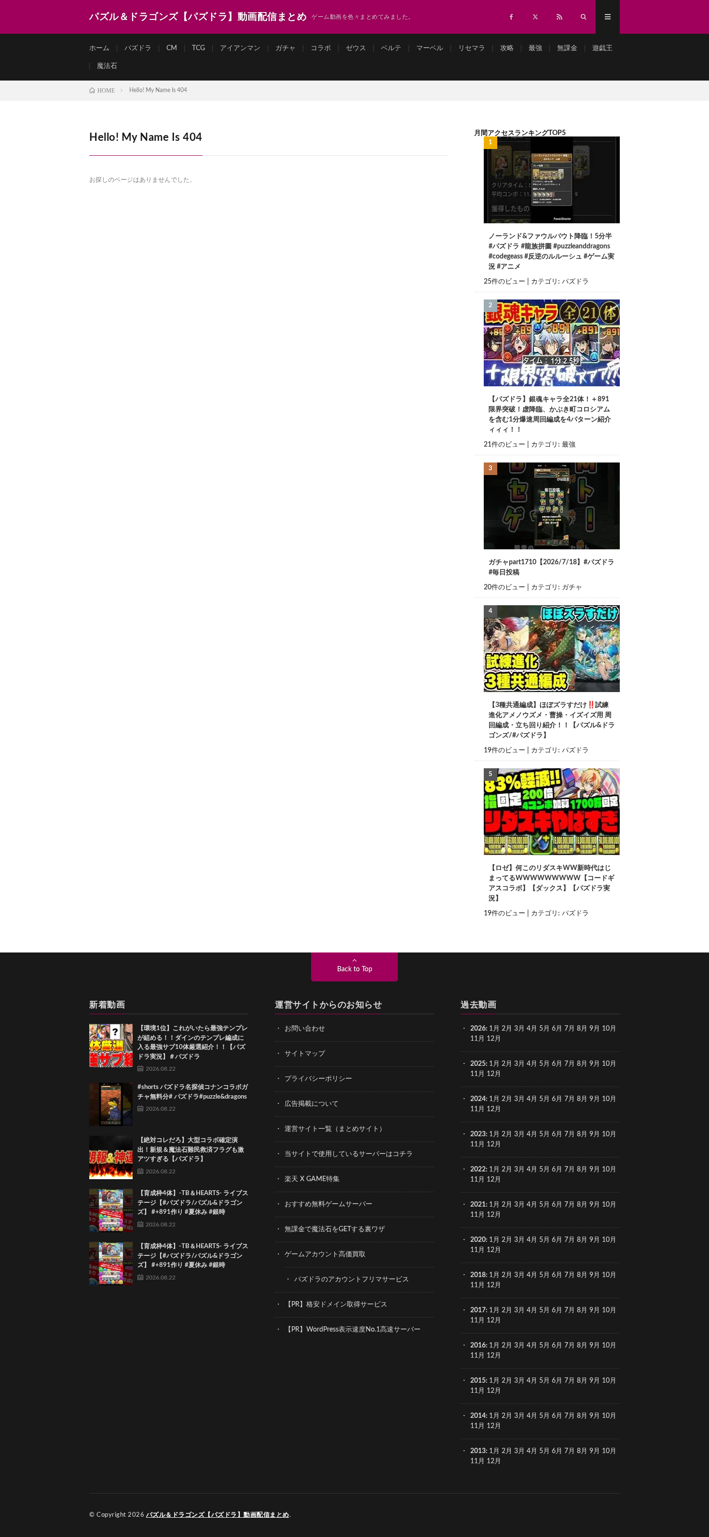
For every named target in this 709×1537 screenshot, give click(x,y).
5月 (544, 1028)
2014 (478, 1416)
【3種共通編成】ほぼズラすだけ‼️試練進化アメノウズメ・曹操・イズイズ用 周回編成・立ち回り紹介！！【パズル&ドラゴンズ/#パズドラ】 (552, 720)
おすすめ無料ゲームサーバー (328, 1204)
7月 (569, 1028)
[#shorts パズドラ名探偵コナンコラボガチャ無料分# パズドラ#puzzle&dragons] (111, 1104)
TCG (198, 48)
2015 (478, 1380)
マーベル (429, 48)
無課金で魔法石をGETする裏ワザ (335, 1229)
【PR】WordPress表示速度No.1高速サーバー (353, 1329)
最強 (535, 48)
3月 (519, 1028)
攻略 (507, 48)
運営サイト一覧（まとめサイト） (335, 1129)
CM (171, 48)
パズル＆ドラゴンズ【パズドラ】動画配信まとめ (217, 1515)
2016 (478, 1345)
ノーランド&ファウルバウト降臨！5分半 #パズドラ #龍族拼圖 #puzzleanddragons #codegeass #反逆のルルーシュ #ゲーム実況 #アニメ (551, 251)
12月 (494, 1074)
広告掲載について (312, 1104)
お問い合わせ (305, 1028)
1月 (494, 1028)
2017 (478, 1310)
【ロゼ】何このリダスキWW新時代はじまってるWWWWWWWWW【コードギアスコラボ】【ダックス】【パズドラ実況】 (551, 883)
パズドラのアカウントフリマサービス (351, 1279)
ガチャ (285, 48)
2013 (478, 1451)
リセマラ (471, 48)
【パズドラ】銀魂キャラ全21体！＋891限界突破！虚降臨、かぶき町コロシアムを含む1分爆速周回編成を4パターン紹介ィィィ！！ (550, 414)
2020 (478, 1240)
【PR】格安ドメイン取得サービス (336, 1304)
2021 (478, 1204)
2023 (478, 1134)
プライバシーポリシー (318, 1078)
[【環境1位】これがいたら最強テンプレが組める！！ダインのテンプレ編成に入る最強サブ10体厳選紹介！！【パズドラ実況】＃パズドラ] (111, 1045)
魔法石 (107, 66)
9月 (594, 1064)
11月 (477, 1074)
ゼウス (356, 48)
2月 (507, 1028)
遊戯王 (602, 48)
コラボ (321, 48)
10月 (609, 1064)
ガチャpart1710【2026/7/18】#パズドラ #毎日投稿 (551, 567)
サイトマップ (305, 1053)
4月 (532, 1028)
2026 (478, 1028)
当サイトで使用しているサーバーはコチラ (349, 1154)
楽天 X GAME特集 (312, 1179)
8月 (582, 1028)
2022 (478, 1169)
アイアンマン (240, 48)
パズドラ (137, 48)
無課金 (567, 48)
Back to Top (354, 969)
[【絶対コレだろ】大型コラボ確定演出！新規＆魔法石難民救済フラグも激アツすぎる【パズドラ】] (111, 1157)
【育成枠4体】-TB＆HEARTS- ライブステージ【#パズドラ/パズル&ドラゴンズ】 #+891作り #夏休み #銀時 (192, 1202)
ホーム (99, 48)
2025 (478, 1064)
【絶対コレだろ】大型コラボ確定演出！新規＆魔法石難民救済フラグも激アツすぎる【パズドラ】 (190, 1149)
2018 (478, 1275)
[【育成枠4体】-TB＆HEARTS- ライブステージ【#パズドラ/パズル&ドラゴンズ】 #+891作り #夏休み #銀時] (111, 1210)
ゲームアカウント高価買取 (325, 1254)
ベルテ (391, 48)
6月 (557, 1028)
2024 (478, 1099)
